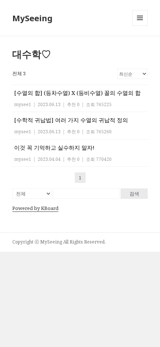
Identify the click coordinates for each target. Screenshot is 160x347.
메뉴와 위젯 (140, 25)
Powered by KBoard (35, 208)
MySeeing (32, 17)
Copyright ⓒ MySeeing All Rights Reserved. (59, 242)
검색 (134, 193)
